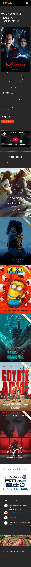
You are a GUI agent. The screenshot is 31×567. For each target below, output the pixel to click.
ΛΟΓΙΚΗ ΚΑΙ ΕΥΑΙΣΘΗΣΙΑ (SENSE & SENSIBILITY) (15, 192)
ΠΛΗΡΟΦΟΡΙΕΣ (15, 214)
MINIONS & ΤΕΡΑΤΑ (15, 289)
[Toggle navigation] (27, 3)
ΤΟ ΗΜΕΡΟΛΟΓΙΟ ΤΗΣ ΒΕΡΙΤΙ (15, 435)
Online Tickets (7, 121)
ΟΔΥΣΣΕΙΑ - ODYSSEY (15, 241)
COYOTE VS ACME (15, 386)
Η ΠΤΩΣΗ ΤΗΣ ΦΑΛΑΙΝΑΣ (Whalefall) (15, 337)
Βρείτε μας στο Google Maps (17, 512)
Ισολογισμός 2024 (5, 555)
